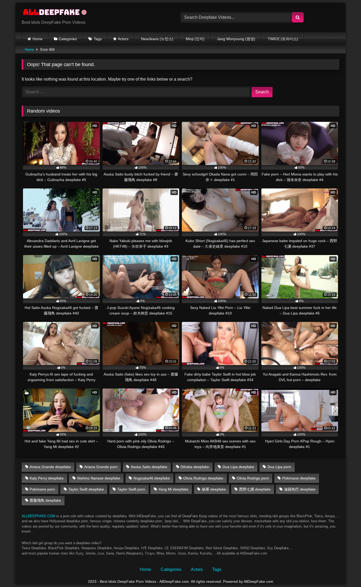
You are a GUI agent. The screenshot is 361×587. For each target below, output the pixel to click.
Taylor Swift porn (131, 489)
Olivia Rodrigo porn (253, 478)
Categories (68, 39)
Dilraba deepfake (195, 467)
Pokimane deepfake (299, 478)
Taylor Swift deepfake (86, 489)
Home (38, 39)
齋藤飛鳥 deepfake (45, 500)
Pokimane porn (42, 489)
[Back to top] (344, 571)
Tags (98, 39)
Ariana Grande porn (101, 467)
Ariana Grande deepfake (50, 467)
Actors (123, 39)
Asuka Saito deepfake (149, 467)
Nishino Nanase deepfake (98, 478)
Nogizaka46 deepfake (151, 478)
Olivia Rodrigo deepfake (203, 478)
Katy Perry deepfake (47, 478)
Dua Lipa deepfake (238, 467)
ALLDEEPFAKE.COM (38, 516)
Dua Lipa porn (279, 467)
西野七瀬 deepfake (255, 489)
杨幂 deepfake (214, 489)
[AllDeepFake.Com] (57, 13)
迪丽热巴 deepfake (300, 489)
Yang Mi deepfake (173, 489)
